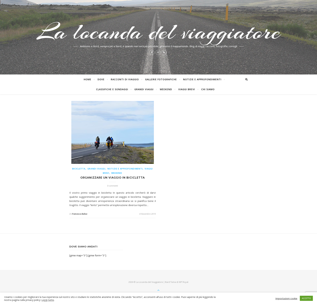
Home (87, 79)
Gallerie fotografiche (161, 79)
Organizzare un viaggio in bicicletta (112, 177)
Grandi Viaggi (144, 89)
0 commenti (112, 185)
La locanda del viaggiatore (158, 31)
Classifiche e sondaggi (112, 89)
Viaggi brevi (186, 89)
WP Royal (183, 282)
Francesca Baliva (79, 213)
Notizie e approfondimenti (202, 79)
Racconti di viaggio (125, 79)
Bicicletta (79, 168)
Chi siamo (208, 89)
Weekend (166, 89)
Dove (101, 79)
